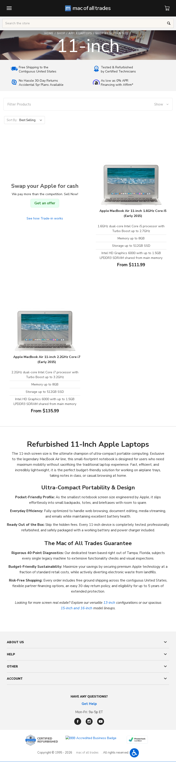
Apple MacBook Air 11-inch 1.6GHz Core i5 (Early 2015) (132, 213)
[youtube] (100, 721)
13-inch (109, 602)
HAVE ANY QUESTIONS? (89, 697)
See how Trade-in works (45, 218)
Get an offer (44, 203)
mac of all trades (87, 753)
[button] (88, 104)
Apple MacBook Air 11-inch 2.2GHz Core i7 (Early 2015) (46, 359)
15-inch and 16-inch (76, 608)
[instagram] (89, 721)
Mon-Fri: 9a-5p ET (89, 712)
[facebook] (77, 721)
